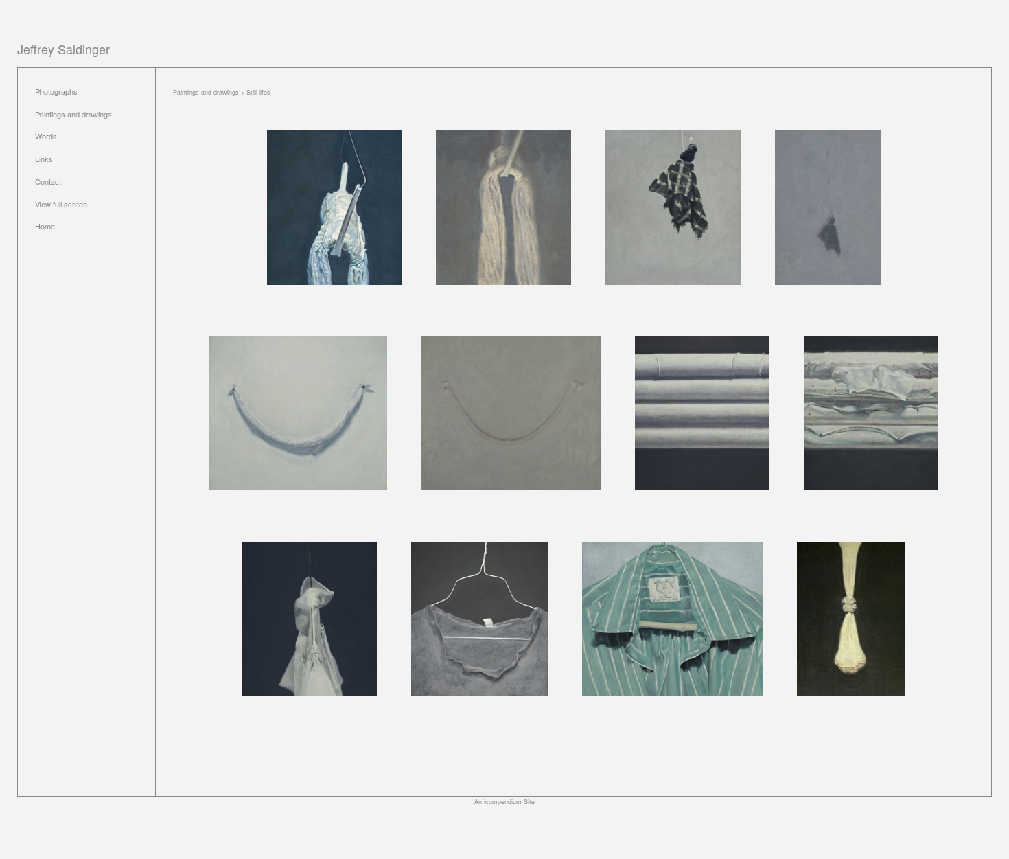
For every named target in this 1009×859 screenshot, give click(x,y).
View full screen (61, 203)
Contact (48, 181)
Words (46, 135)
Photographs (56, 91)
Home (45, 225)
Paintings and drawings (73, 113)
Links (44, 158)
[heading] (63, 49)
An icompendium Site (504, 801)
